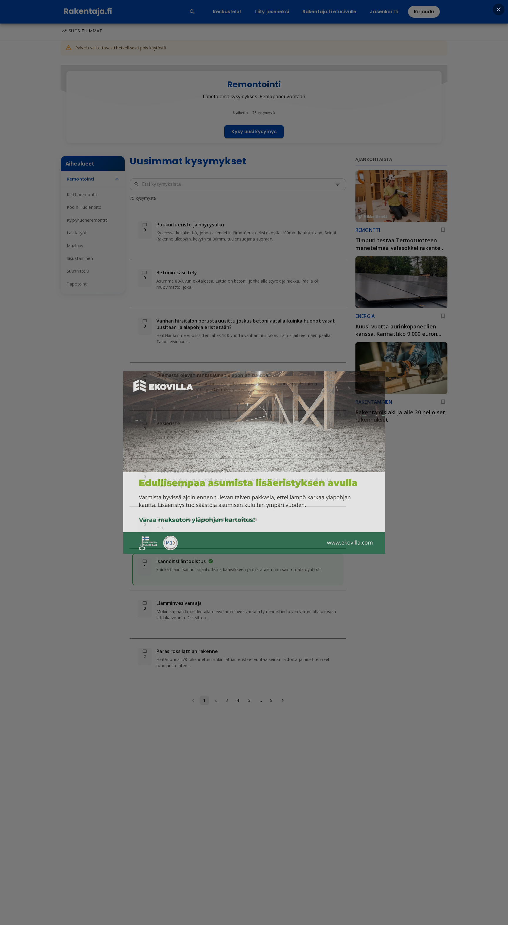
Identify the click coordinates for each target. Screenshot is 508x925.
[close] (498, 9)
